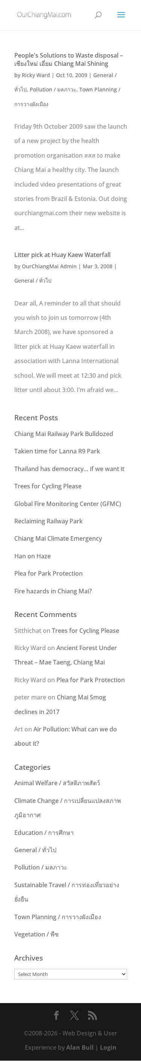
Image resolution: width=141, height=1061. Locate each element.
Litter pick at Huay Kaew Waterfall (62, 255)
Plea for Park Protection (48, 573)
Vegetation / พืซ (36, 934)
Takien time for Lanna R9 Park (57, 451)
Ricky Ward (36, 75)
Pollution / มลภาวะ (53, 89)
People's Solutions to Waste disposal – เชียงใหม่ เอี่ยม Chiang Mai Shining (68, 59)
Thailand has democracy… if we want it (69, 469)
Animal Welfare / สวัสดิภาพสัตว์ (57, 783)
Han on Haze (32, 556)
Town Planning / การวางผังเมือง (57, 917)
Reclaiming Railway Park (48, 521)
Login (108, 1047)
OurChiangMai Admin (49, 266)
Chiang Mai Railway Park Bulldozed (63, 434)
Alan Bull (80, 1047)
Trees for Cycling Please (48, 486)
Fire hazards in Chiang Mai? (53, 591)
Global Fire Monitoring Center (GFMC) (67, 504)
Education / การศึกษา (44, 832)
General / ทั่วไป (33, 280)
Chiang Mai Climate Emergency (58, 538)
